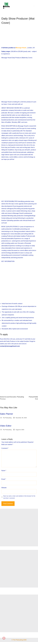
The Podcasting (7, 417)
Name (3, 470)
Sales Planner (6, 414)
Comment (4, 448)
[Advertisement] (19, 37)
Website (4, 487)
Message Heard (21, 47)
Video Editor (5, 426)
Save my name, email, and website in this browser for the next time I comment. (19, 497)
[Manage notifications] (3, 638)
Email (3, 479)
